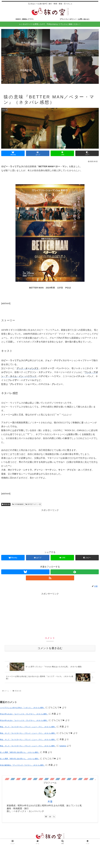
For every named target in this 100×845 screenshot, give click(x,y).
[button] (87, 153)
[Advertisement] (50, 529)
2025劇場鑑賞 (19, 504)
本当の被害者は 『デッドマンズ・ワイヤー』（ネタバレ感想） (22, 765)
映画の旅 (7, 504)
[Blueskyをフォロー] (25, 571)
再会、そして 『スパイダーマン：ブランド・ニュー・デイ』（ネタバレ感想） (28, 727)
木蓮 (50, 801)
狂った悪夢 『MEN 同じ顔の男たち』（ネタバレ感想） (19, 752)
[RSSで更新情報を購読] (50, 577)
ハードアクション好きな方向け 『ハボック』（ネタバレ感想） (22, 708)
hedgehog (62, 746)
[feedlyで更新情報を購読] (74, 571)
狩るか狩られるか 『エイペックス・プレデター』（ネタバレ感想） (24, 714)
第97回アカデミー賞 (34, 504)
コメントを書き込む (50, 648)
